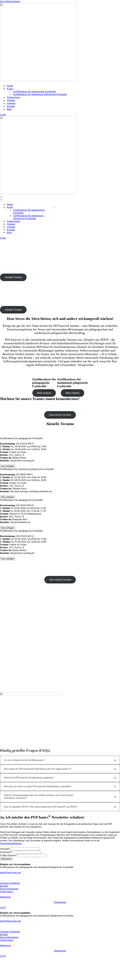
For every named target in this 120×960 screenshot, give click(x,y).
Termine (11, 100)
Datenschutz (60, 902)
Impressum (5, 897)
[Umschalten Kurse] (54, 207)
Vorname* (5, 848)
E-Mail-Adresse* (8, 855)
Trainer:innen (13, 97)
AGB (2, 907)
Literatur (11, 103)
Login (3, 114)
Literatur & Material (10, 883)
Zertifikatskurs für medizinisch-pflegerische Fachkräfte (40, 94)
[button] (14, 88)
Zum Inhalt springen (10, 1)
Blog (9, 109)
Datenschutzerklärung (11, 843)
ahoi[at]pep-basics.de (10, 872)
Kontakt (11, 106)
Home (10, 85)
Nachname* (6, 852)
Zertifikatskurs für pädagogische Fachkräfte (34, 91)
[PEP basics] (38, 80)
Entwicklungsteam (9, 888)
